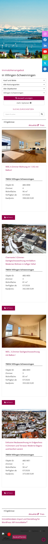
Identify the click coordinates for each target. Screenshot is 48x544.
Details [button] (9, 217)
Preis (42, 125)
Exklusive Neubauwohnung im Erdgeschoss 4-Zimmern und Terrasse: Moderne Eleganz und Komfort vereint (24, 445)
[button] (43, 539)
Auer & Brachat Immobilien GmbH (12, 540)
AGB (44, 531)
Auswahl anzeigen (25, 98)
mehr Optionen (23, 103)
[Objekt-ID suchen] (41, 114)
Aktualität (33, 125)
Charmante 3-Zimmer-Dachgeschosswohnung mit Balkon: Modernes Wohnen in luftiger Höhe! (21, 260)
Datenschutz (24, 531)
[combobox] (24, 80)
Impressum (35, 531)
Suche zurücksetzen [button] (23, 109)
